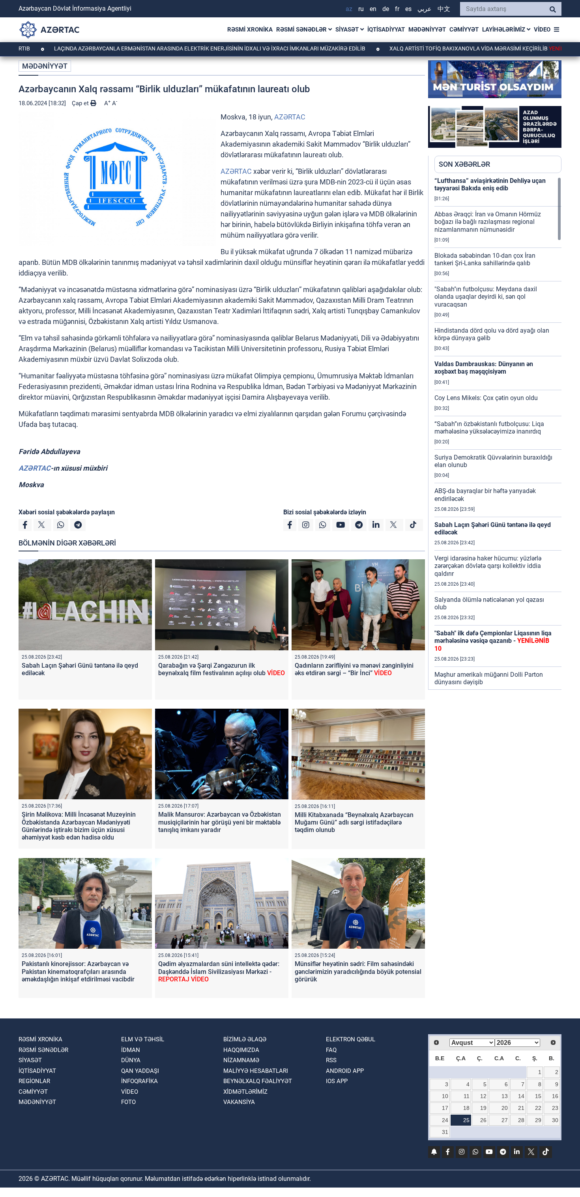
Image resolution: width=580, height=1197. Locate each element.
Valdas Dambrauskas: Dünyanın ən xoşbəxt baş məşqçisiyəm (483, 367)
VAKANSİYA (239, 1102)
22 (538, 1108)
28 (521, 1120)
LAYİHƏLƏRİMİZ (504, 29)
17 (445, 1108)
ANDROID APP (345, 1070)
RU (361, 9)
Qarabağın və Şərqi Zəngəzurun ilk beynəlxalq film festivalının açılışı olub (221, 669)
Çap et (81, 103)
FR (397, 9)
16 (555, 1096)
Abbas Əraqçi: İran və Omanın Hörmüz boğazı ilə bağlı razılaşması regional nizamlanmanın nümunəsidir (487, 221)
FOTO (128, 1102)
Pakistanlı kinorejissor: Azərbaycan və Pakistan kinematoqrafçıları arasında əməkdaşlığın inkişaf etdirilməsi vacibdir (78, 971)
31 (445, 1132)
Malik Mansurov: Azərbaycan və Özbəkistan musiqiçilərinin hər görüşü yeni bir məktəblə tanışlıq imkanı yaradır (219, 822)
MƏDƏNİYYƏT (427, 29)
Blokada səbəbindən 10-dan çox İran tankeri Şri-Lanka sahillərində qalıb (484, 259)
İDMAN (130, 1050)
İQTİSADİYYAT (386, 29)
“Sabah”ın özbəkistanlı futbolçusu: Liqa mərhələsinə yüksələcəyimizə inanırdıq (489, 427)
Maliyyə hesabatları (255, 1070)
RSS (331, 1060)
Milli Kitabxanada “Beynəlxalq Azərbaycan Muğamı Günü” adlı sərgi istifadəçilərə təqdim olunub (354, 822)
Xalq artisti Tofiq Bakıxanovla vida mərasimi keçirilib (447, 48)
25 (466, 1120)
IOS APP (337, 1081)
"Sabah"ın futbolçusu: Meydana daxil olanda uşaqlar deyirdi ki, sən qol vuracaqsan (485, 296)
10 (445, 1096)
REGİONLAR (34, 1081)
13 (504, 1096)
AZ (349, 9)
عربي (424, 9)
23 (555, 1108)
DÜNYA (130, 1060)
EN (373, 9)
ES (408, 9)
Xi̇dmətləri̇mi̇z (245, 1091)
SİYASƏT (347, 29)
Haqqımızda (241, 1050)
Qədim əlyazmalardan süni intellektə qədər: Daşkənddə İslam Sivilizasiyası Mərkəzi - (218, 971)
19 (483, 1108)
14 (521, 1096)
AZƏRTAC (289, 117)
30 (555, 1120)
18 (466, 1108)
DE (385, 9)
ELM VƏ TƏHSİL (142, 1039)
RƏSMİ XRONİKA (250, 29)
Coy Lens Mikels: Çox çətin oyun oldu (486, 398)
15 (538, 1096)
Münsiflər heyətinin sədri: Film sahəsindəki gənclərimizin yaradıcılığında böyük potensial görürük (358, 971)
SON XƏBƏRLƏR (464, 164)
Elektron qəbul (350, 1039)
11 (467, 1096)
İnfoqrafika (139, 1081)
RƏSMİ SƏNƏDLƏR (302, 29)
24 (445, 1120)
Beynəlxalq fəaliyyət (257, 1081)
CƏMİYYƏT (464, 29)
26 (483, 1120)
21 (521, 1108)
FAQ (331, 1050)
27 (504, 1120)
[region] (497, 433)
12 (483, 1096)
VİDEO (542, 29)
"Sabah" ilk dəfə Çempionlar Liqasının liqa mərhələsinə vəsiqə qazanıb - (493, 640)
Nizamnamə (241, 1060)
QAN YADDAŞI (140, 1070)
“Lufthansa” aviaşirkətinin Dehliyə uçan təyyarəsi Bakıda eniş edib (490, 184)
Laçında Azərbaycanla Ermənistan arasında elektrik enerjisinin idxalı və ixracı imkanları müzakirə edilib (166, 48)
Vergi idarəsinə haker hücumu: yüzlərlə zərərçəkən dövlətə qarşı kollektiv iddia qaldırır (487, 566)
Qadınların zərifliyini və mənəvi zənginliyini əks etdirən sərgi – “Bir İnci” (354, 669)
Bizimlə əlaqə (244, 1039)
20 (504, 1108)
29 (538, 1120)
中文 (444, 9)
